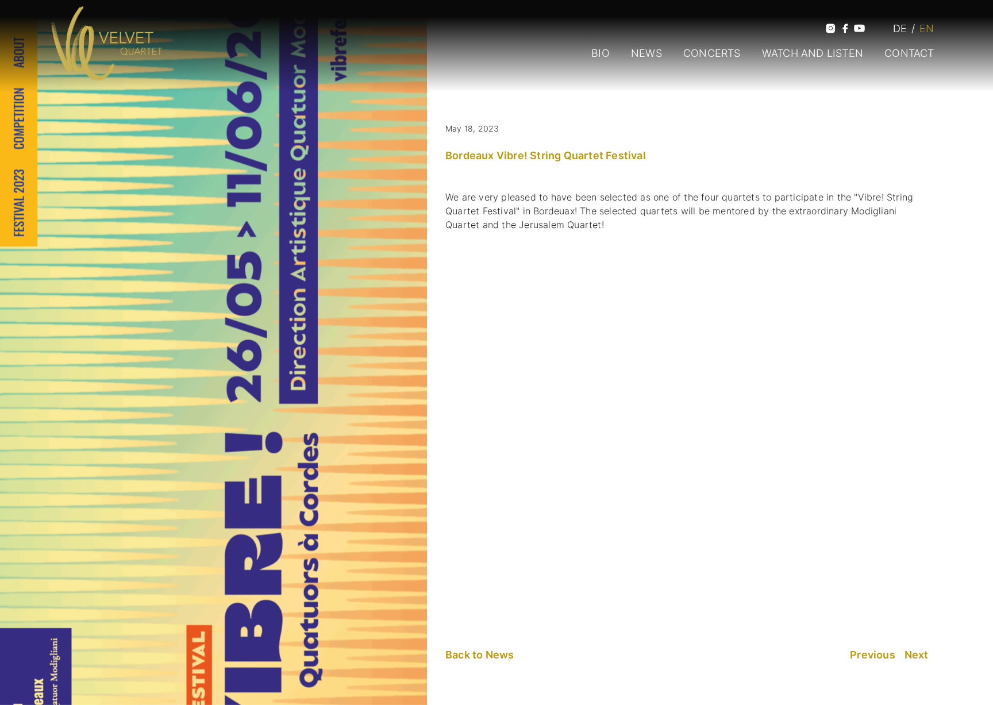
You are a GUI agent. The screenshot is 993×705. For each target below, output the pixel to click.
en (926, 28)
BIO (600, 53)
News (646, 53)
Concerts (712, 53)
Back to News (479, 655)
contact (909, 53)
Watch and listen (812, 53)
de (900, 28)
